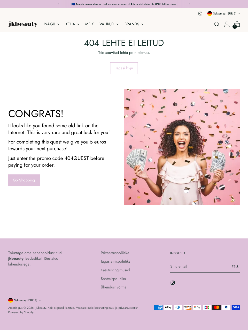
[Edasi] (189, 4)
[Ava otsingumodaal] (217, 24)
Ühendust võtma (113, 287)
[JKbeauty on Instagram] (200, 13)
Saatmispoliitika (113, 278)
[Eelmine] (58, 4)
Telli (236, 266)
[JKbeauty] (22, 24)
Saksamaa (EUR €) (224, 13)
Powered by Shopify (20, 312)
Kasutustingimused (115, 270)
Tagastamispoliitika (116, 261)
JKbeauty (41, 308)
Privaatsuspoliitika (115, 253)
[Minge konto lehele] (227, 24)
